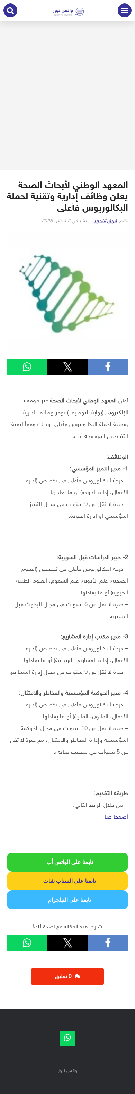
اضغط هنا (116, 817)
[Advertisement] (67, 95)
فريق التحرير (105, 221)
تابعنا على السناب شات (67, 881)
